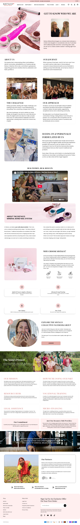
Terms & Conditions (26, 507)
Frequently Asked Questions (28, 505)
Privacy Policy (25, 509)
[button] (71, 5)
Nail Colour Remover (7, 512)
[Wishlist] (68, 4)
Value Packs (5, 514)
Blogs (4, 516)
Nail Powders (28, 4)
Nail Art (4, 509)
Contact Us (24, 503)
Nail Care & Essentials (7, 505)
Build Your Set (20, 4)
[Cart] (77, 4)
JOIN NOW (51, 343)
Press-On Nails (50, 4)
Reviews (63, 4)
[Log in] (74, 4)
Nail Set (4, 501)
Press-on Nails (6, 507)
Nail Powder (5, 503)
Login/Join (24, 501)
